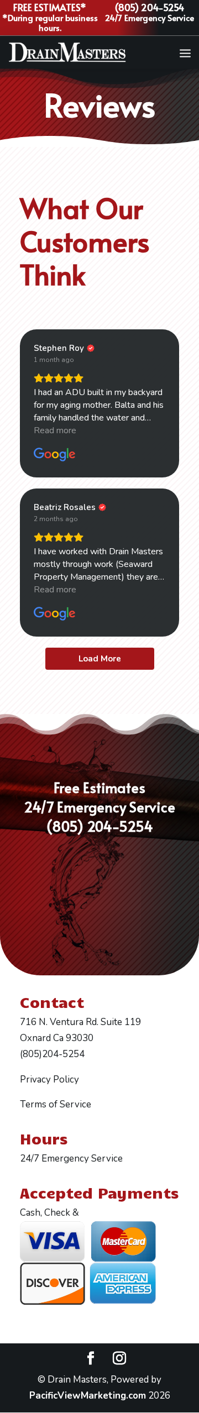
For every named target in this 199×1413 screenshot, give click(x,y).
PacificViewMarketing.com (87, 1395)
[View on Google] (55, 455)
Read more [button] (55, 430)
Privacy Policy (49, 1079)
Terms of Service (55, 1104)
